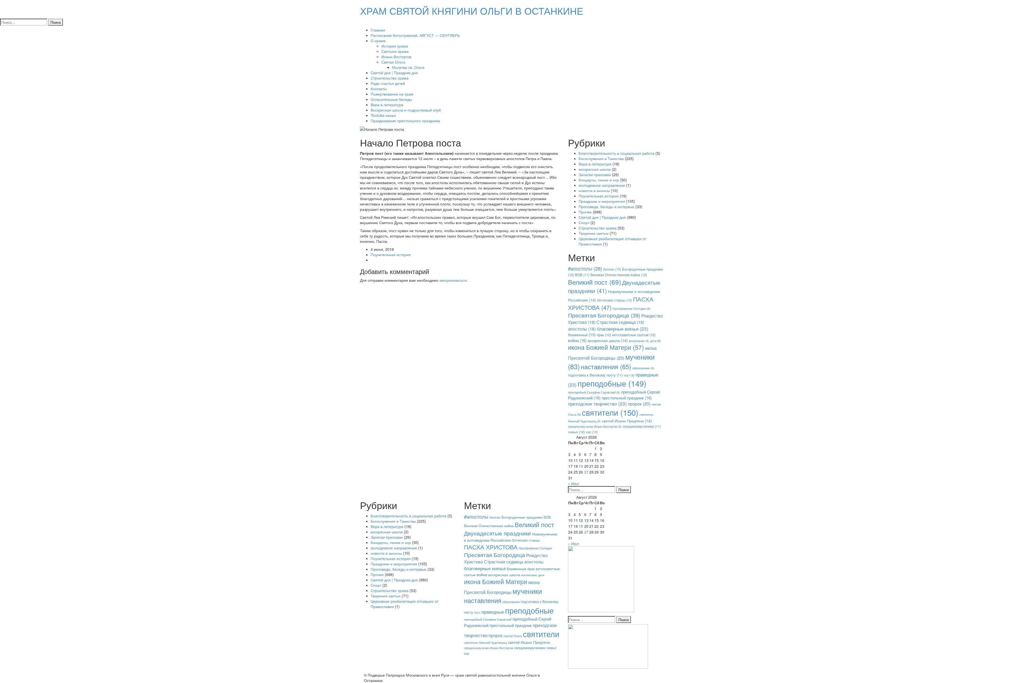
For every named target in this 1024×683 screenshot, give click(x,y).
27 (586, 472)
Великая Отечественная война (618, 274)
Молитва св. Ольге (408, 67)
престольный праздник (627, 397)
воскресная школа (595, 169)
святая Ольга (512, 636)
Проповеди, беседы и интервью (606, 206)
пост (629, 375)
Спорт (584, 222)
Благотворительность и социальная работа (616, 153)
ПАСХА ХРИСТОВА (610, 303)
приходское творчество (597, 403)
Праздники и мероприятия (602, 201)
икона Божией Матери (606, 347)
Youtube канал (383, 115)
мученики (527, 591)
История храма (394, 46)
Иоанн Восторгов (396, 56)
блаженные (582, 334)
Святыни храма (395, 51)
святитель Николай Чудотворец (485, 643)
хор (592, 432)
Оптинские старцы (614, 300)
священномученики (642, 426)
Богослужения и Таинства (601, 158)
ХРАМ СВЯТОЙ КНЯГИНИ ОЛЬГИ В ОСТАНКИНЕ (471, 10)
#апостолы (585, 268)
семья (576, 431)
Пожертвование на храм (392, 94)
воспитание (639, 341)
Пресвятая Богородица (604, 315)
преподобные (612, 383)
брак (604, 334)
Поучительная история (391, 254)
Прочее (585, 212)
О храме (378, 40)
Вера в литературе (387, 104)
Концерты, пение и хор (599, 179)
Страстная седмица (620, 322)
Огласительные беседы (391, 99)
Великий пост (594, 282)
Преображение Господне (631, 308)
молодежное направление (602, 185)
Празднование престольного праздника (405, 120)
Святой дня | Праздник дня (394, 72)
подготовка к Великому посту (595, 375)
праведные (492, 611)
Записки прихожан (595, 174)
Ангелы (612, 269)
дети (655, 341)
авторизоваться (453, 280)
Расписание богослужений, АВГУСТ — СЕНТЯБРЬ (415, 35)
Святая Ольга (393, 62)
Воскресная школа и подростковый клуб (406, 110)
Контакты (379, 88)
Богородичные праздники (522, 517)
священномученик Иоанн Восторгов (595, 426)
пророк (639, 403)
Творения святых (594, 233)
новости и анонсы (594, 190)
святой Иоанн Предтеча (627, 420)
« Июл (573, 483)
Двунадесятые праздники (497, 533)
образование (643, 368)
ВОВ (582, 274)
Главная (378, 30)
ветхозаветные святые (633, 334)
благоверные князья (622, 328)
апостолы (582, 329)
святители (610, 412)
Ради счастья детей (388, 83)
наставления (606, 366)
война (577, 340)
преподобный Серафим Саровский (594, 392)
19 (581, 466)
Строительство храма (390, 78)
